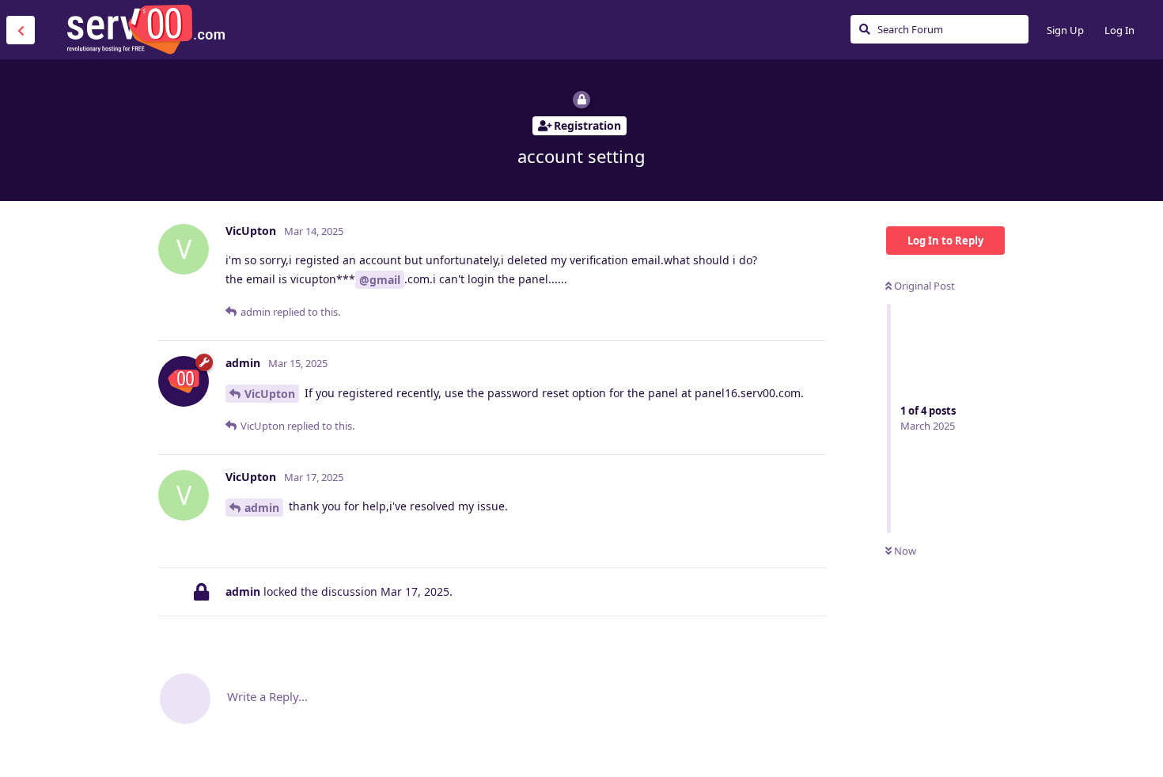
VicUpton (269, 393)
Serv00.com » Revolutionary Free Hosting (145, 29)
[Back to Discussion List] (20, 30)
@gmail (379, 279)
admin (261, 507)
